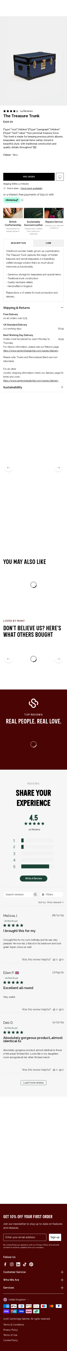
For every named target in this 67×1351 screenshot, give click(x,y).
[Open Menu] (6, 6)
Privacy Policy (10, 1330)
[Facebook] (5, 1264)
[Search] (12, 6)
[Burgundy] (37, 163)
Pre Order (29, 177)
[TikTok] (25, 1264)
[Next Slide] (58, 468)
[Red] (18, 163)
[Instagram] (12, 1264)
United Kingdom (17, 1299)
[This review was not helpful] (60, 959)
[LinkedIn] (18, 1264)
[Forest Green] (28, 163)
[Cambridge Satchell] (33, 7)
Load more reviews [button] (33, 1082)
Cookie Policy (10, 1340)
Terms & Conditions (13, 1324)
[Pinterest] (31, 1264)
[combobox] (51, 902)
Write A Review (33, 878)
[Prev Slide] (8, 468)
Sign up (55, 1237)
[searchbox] (17, 894)
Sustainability (12, 387)
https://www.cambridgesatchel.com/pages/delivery (30, 350)
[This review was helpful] (54, 959)
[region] (33, 867)
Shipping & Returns (16, 307)
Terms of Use (10, 1335)
